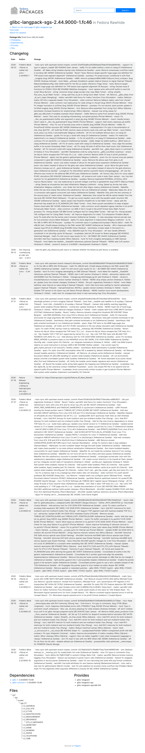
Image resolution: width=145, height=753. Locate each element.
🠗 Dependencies (16, 42)
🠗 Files (12, 48)
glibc (14, 680)
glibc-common (18, 682)
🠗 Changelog (15, 40)
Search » (125, 10)
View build (14, 30)
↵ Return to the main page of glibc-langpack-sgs (31, 27)
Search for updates (18, 33)
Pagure (78, 746)
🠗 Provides (14, 45)
